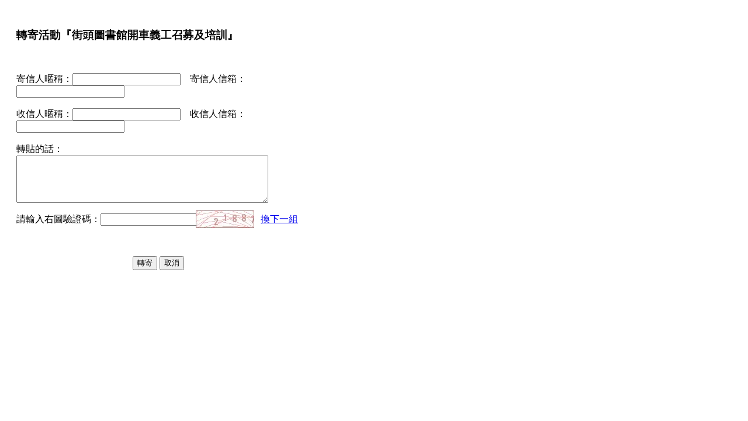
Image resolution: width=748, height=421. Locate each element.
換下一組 (279, 219)
